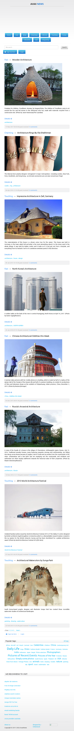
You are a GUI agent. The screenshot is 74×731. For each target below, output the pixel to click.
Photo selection (41, 652)
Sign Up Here (11, 52)
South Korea (39, 659)
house (15, 258)
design (20, 258)
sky (26, 664)
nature (59, 661)
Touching (9, 196)
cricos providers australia (12, 718)
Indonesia (23, 652)
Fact (6, 60)
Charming (9, 133)
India (16, 652)
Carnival (26, 645)
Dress (27, 649)
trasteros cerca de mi (11, 706)
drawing (13, 621)
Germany (59, 649)
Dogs (22, 649)
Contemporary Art (62, 645)
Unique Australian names (13, 698)
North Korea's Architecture (24, 269)
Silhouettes (11, 659)
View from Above (12, 661)
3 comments (33, 263)
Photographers (53, 652)
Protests (59, 656)
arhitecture (16, 186)
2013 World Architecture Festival (31, 481)
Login (22, 52)
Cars (31, 645)
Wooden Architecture (22, 60)
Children (47, 645)
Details (7, 119)
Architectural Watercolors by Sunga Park (35, 560)
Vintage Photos (23, 661)
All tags (66, 641)
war (48, 664)
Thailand (51, 659)
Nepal (33, 652)
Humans (65, 649)
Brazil (21, 645)
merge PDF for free (11, 702)
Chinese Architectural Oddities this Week (30, 336)
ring (11, 186)
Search (64, 47)
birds (42, 661)
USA (59, 659)
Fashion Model (35, 649)
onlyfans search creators (12, 694)
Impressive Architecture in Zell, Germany (35, 196)
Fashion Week (45, 649)
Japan (28, 652)
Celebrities (38, 645)
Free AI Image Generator (12, 685)
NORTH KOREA (18, 325)
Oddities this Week (15, 396)
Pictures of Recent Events (22, 655)
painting (7, 621)
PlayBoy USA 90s (10, 690)
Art (18, 645)
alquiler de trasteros (11, 681)
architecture (8, 122)
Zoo (30, 661)
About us (7, 724)
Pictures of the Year (46, 656)
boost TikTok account (11, 714)
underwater (42, 664)
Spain (45, 659)
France (52, 649)
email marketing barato (12, 710)
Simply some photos (25, 659)
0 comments (33, 127)
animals (36, 661)
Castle (6, 186)
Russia (15, 470)
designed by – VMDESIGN (37, 726)
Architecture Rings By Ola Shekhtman (34, 133)
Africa (8, 645)
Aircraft (13, 645)
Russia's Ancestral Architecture (26, 406)
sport (30, 664)
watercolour (21, 621)
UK (55, 659)
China (6, 396)
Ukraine (64, 659)
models (53, 661)
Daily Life (13, 648)
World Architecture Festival (13, 550)
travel (36, 664)
